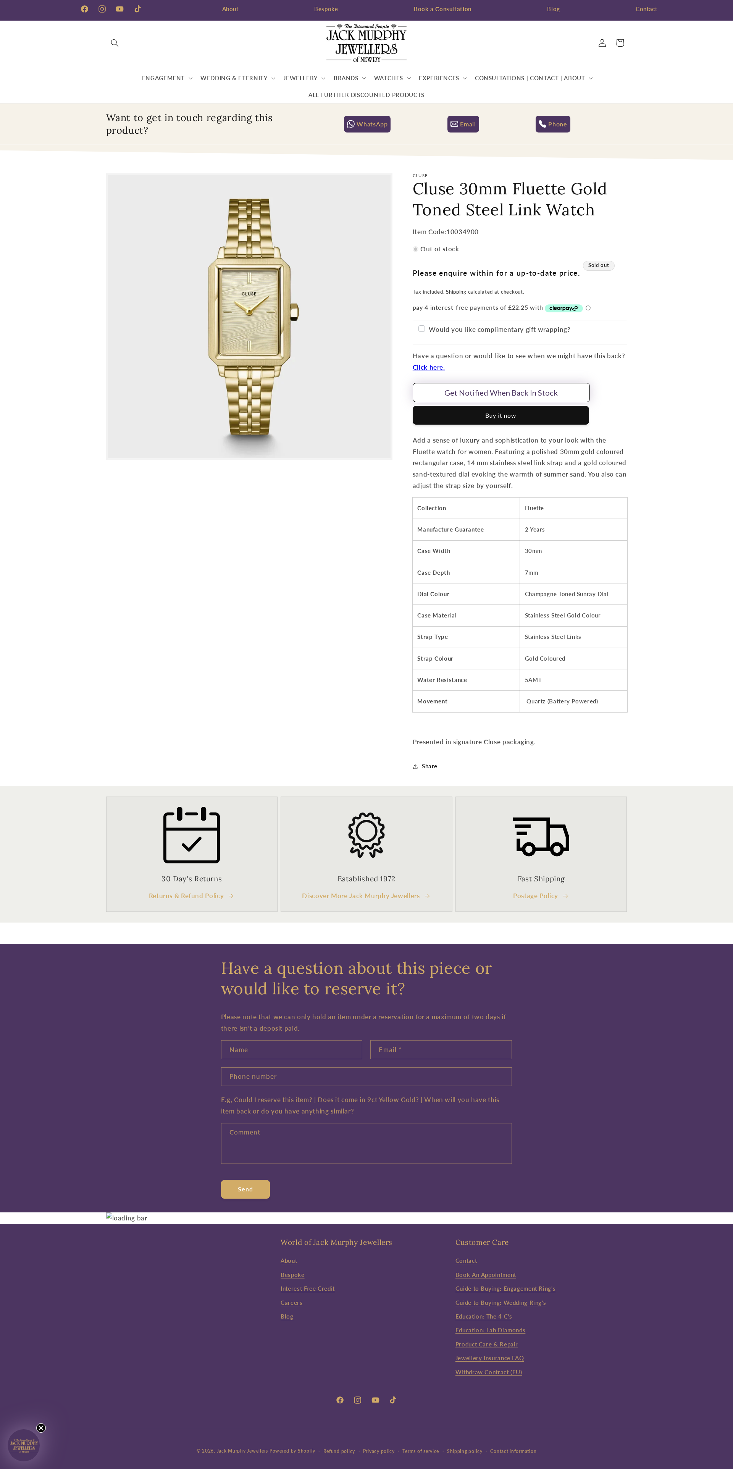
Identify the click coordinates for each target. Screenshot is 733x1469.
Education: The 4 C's (483, 1316)
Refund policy (339, 1451)
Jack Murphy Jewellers (242, 1450)
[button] (115, 43)
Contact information (513, 1451)
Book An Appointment (485, 1274)
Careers (291, 1302)
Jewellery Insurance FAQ (489, 1357)
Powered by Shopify (292, 1450)
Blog (553, 8)
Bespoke (326, 8)
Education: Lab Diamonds (490, 1330)
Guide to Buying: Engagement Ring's (505, 1288)
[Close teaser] (41, 1428)
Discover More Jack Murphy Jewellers (361, 896)
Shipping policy (465, 1451)
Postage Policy (535, 896)
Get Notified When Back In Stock (501, 392)
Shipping (456, 292)
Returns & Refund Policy (186, 896)
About (230, 8)
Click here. (429, 367)
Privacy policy (379, 1451)
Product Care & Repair (486, 1344)
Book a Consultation (442, 8)
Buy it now (501, 415)
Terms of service (420, 1451)
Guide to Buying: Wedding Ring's (500, 1302)
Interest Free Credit (308, 1288)
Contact (646, 8)
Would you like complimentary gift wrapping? (499, 329)
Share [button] (430, 766)
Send (245, 1189)
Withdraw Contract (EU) (488, 1372)
